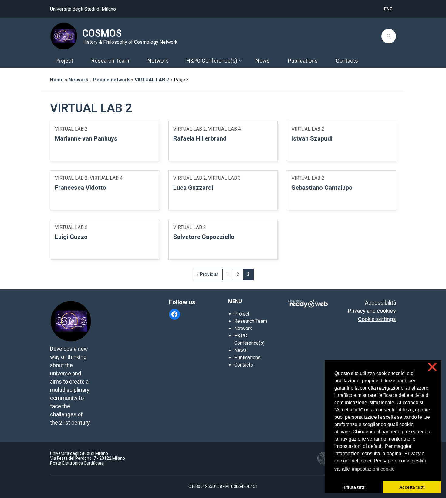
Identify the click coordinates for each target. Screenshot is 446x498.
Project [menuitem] (64, 60)
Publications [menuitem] (303, 60)
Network (78, 80)
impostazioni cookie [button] (373, 469)
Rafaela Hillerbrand (200, 138)
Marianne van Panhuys (86, 138)
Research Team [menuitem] (110, 60)
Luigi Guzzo (71, 236)
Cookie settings (377, 319)
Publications (247, 357)
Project (241, 314)
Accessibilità (380, 302)
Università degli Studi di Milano (83, 9)
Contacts (243, 365)
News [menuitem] (262, 60)
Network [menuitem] (157, 60)
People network (111, 80)
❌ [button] (432, 367)
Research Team (250, 321)
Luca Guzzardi (193, 187)
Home (57, 80)
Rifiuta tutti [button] (354, 487)
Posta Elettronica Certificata (77, 463)
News (240, 350)
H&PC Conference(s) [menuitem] (211, 60)
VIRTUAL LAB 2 (152, 80)
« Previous (207, 274)
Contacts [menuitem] (347, 60)
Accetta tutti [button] (412, 487)
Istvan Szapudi (312, 138)
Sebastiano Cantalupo (322, 187)
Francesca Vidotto (80, 187)
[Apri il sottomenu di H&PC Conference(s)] (240, 60)
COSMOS (102, 33)
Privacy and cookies (372, 311)
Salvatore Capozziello (204, 236)
